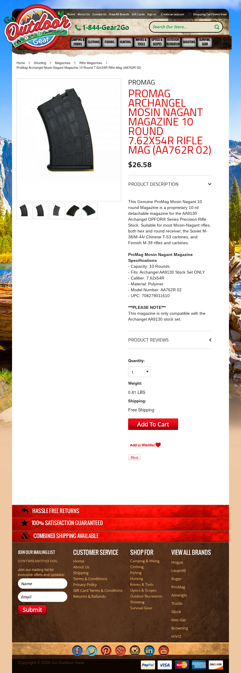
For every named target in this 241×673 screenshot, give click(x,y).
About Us (84, 14)
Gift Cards (138, 14)
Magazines (63, 62)
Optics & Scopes (157, 41)
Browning (179, 628)
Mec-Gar (178, 619)
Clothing (94, 42)
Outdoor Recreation (173, 41)
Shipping (80, 572)
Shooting (189, 42)
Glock (176, 611)
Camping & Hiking (78, 41)
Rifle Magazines (90, 62)
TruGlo (177, 603)
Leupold (178, 570)
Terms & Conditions (90, 578)
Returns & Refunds (89, 596)
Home (71, 14)
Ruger (176, 578)
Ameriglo (179, 595)
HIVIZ (176, 636)
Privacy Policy (85, 584)
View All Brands (119, 14)
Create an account (172, 14)
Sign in (151, 14)
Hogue (177, 562)
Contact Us (99, 14)
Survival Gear (204, 41)
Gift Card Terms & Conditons (98, 590)
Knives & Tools (141, 41)
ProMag (141, 82)
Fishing (109, 42)
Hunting (125, 42)
